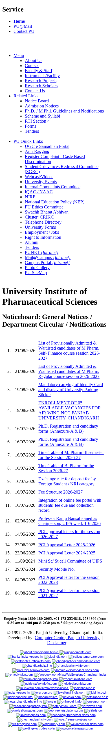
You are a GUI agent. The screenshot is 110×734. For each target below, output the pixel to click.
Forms (30, 126)
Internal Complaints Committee (52, 186)
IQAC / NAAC (39, 191)
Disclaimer (56, 642)
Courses (32, 65)
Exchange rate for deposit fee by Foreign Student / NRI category (67, 481)
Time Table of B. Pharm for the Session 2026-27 (66, 468)
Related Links (26, 95)
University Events (41, 181)
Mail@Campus (48, 257)
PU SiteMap (36, 272)
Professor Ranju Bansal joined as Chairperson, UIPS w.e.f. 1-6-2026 (69, 521)
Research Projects (40, 80)
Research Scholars (41, 85)
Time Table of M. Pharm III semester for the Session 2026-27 (71, 455)
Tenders (32, 131)
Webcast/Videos (39, 176)
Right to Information (43, 237)
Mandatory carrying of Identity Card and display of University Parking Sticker (70, 389)
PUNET (41, 252)
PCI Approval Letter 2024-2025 (66, 552)
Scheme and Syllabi (42, 116)
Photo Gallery (37, 267)
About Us (33, 60)
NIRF (30, 196)
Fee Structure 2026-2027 (60, 492)
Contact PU (24, 31)
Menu (19, 55)
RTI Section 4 (37, 121)
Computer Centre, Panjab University (67, 637)
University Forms (40, 227)
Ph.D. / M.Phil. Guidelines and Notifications (64, 111)
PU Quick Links (28, 141)
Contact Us (35, 90)
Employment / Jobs (42, 232)
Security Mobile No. (56, 569)
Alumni (31, 242)
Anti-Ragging (37, 151)
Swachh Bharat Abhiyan (47, 212)
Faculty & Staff (38, 70)
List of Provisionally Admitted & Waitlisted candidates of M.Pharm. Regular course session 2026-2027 (69, 371)
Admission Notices (42, 106)
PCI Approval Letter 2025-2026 (66, 544)
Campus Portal (47, 262)
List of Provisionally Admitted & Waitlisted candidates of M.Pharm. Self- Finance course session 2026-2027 (69, 351)
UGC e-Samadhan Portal (47, 146)
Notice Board (37, 100)
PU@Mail (23, 26)
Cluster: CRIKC (39, 217)
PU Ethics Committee (44, 207)
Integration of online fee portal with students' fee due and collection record (69, 505)
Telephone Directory (43, 222)
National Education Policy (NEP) (54, 201)
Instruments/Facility (42, 75)
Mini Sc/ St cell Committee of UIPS (70, 561)
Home (19, 21)
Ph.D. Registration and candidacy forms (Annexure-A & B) (68, 428)
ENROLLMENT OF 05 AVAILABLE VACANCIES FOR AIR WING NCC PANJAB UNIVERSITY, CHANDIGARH (69, 410)
